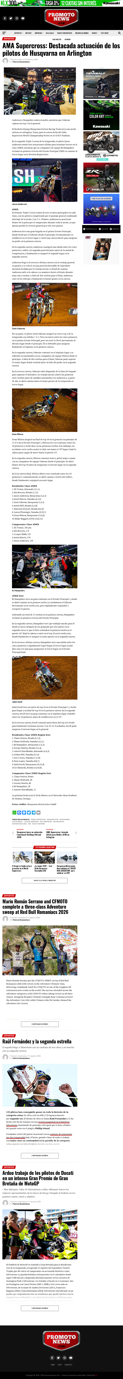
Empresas (38, 33)
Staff (60, 1364)
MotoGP (28, 33)
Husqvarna (65, 819)
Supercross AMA (20, 824)
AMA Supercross (39, 819)
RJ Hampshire (46, 822)
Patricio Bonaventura (21, 62)
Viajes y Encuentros (64, 33)
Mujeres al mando (82, 33)
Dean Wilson (53, 819)
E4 (96, 1375)
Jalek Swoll (18, 822)
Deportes (18, 33)
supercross (59, 822)
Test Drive (104, 33)
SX (30, 824)
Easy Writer (56, 39)
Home (53, 1364)
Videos (94, 33)
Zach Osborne (39, 824)
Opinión (67, 39)
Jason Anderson (32, 822)
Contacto (68, 1364)
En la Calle (50, 33)
